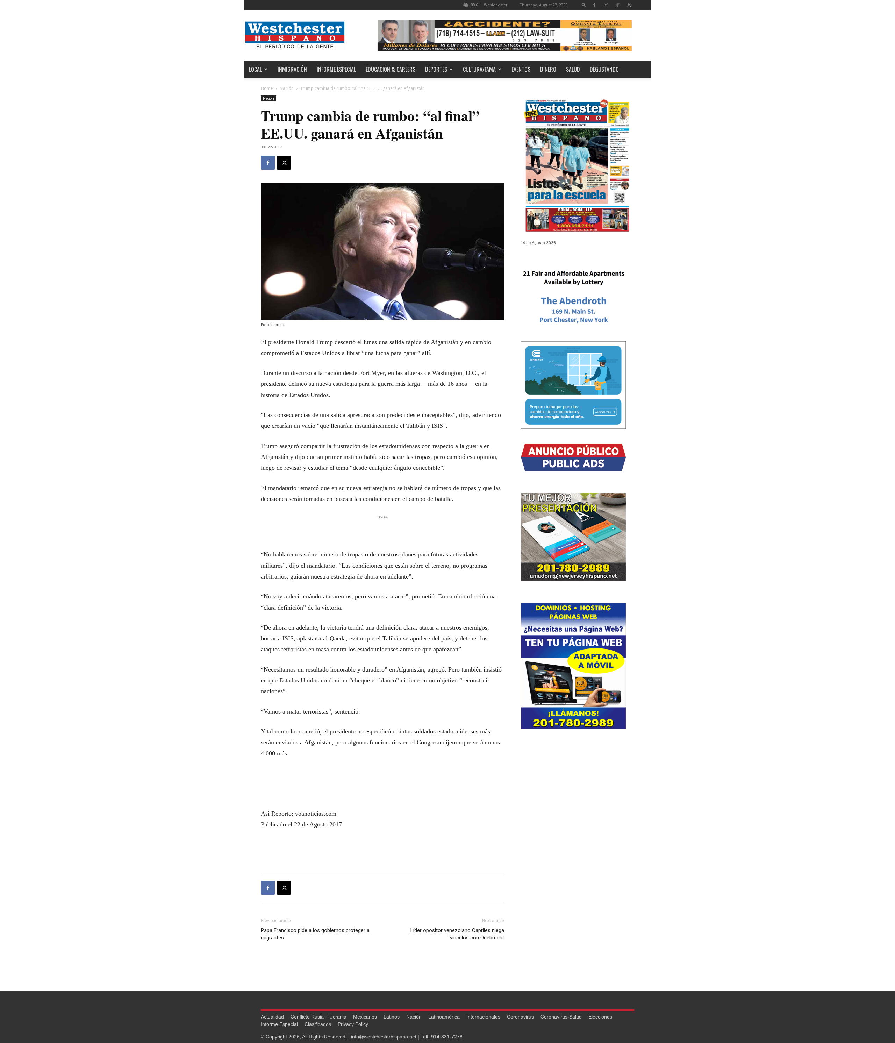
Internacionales (483, 1017)
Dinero (548, 69)
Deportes (436, 69)
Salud (573, 69)
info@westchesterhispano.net (383, 1037)
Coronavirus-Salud (561, 1017)
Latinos (392, 1017)
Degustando (604, 69)
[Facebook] (594, 4)
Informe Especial (336, 69)
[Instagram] (606, 4)
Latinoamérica (444, 1017)
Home (267, 88)
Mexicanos (365, 1017)
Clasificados (318, 1024)
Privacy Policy (353, 1024)
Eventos (520, 69)
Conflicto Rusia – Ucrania (318, 1017)
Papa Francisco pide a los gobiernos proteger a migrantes (315, 934)
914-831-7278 (447, 1037)
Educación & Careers (390, 69)
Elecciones (600, 1017)
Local (255, 69)
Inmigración (292, 69)
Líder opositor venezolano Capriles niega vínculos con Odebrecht (457, 934)
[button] (584, 4)
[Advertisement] (382, 531)
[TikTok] (617, 4)
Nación (287, 88)
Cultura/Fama (479, 69)
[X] (629, 4)
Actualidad (272, 1017)
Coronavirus (520, 1017)
